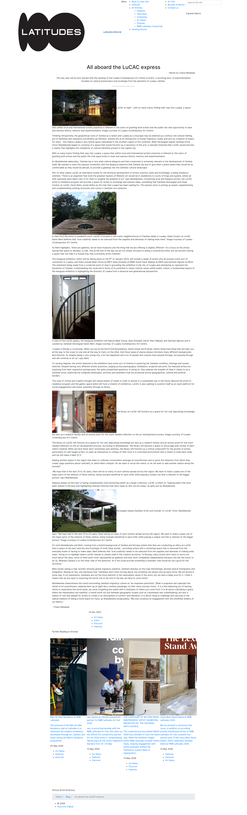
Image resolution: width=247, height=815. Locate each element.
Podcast (141, 23)
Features (141, 11)
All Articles (137, 7)
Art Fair (171, 1)
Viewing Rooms (139, 29)
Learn (96, 620)
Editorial (136, 4)
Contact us (173, 7)
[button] (188, 9)
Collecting (142, 17)
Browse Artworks (176, 4)
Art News (141, 20)
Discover (98, 623)
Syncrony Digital (65, 806)
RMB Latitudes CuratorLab (150, 26)
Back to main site (140, 1)
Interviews (142, 14)
